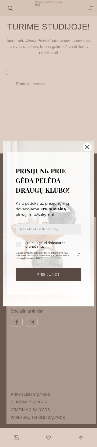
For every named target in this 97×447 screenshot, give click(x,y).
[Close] (87, 147)
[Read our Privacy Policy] (78, 254)
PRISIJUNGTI (49, 274)
